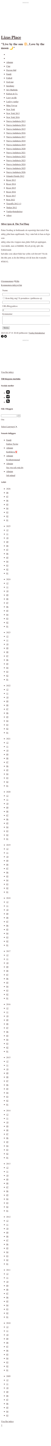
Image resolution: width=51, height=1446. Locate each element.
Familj (8, 74)
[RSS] (8, 402)
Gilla (17, 281)
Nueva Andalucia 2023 (16, 160)
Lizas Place (11, 37)
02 (7, 516)
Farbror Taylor (12, 444)
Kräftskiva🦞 (12, 451)
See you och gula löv (14, 467)
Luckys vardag (12, 101)
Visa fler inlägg (7, 372)
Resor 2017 (11, 195)
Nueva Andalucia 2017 (16, 136)
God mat (9, 81)
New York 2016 (13, 117)
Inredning (10, 85)
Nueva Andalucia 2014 (16, 125)
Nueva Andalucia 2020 (16, 148)
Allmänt (9, 62)
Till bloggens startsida (10, 378)
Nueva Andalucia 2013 (16, 121)
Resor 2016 (11, 191)
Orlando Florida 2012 (15, 176)
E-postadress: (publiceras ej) (30, 298)
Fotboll (9, 78)
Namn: (5, 290)
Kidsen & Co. (12, 93)
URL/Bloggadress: (10, 306)
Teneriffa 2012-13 (13, 203)
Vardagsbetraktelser (14, 211)
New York (10, 109)
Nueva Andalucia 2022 (16, 156)
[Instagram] (8, 397)
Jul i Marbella (12, 89)
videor (9, 215)
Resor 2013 (11, 180)
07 (7, 496)
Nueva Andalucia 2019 (16, 144)
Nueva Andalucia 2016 (16, 133)
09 (7, 541)
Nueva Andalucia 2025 (16, 168)
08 (7, 492)
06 (7, 500)
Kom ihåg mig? (11, 298)
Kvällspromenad (13, 459)
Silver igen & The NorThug (15, 224)
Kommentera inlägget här (11, 285)
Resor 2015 (11, 187)
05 (7, 504)
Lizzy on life (11, 97)
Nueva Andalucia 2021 (16, 152)
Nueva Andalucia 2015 (16, 129)
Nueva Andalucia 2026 (16, 172)
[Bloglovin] (8, 392)
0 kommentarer (7, 281)
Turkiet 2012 (11, 207)
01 (7, 520)
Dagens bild (11, 70)
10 (7, 537)
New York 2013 (13, 113)
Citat (8, 66)
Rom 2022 (10, 199)
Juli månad (10, 475)
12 (7, 530)
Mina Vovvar (11, 105)
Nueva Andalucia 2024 (16, 164)
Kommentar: (7, 313)
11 (7, 534)
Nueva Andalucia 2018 (16, 140)
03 (7, 512)
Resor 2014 (11, 184)
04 (7, 508)
